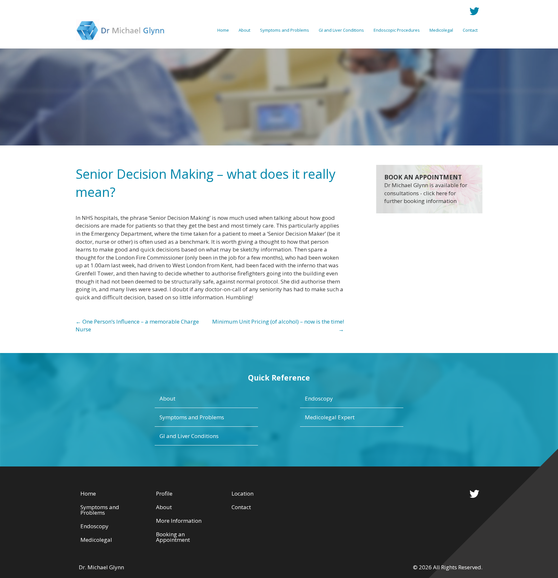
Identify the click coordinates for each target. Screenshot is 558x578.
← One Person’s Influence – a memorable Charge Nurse (137, 325)
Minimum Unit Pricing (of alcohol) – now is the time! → (278, 325)
